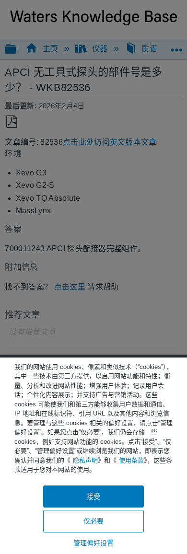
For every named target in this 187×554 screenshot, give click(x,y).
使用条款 (131, 460)
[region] (93, 456)
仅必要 (93, 521)
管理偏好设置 (93, 543)
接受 (93, 496)
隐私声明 (85, 460)
